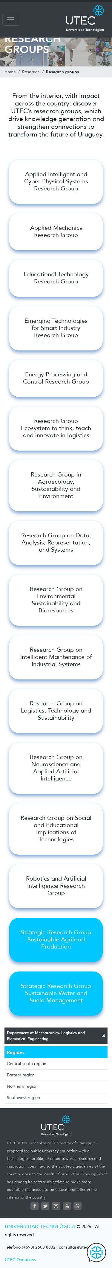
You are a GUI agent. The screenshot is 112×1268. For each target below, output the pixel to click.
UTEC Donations (20, 1259)
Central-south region (26, 1063)
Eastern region (21, 1075)
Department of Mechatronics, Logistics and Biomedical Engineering (46, 1035)
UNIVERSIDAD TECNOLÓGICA (40, 1227)
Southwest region (23, 1097)
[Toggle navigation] (10, 20)
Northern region (22, 1086)
